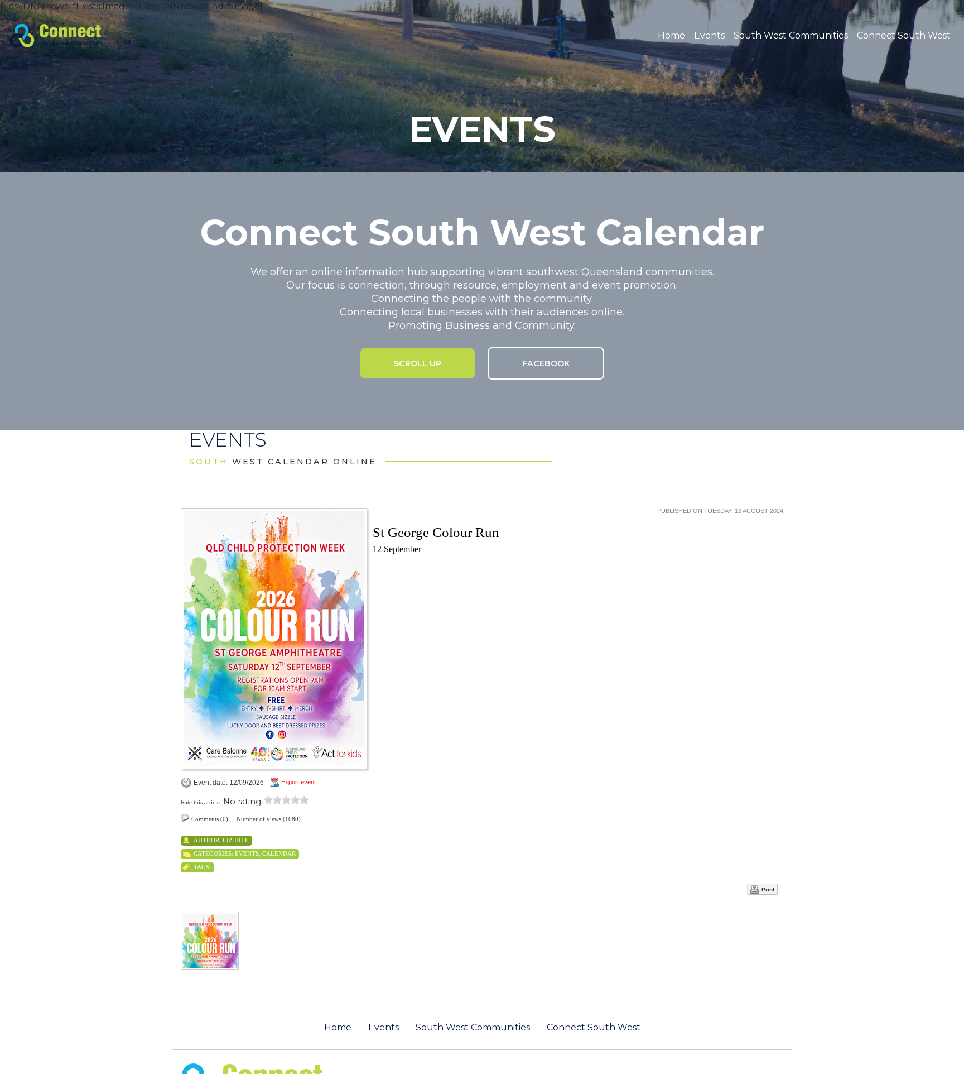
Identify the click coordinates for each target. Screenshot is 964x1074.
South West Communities (791, 35)
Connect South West (904, 35)
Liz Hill (236, 840)
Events (709, 35)
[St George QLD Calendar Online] (74, 34)
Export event (298, 782)
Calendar (279, 853)
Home (671, 35)
